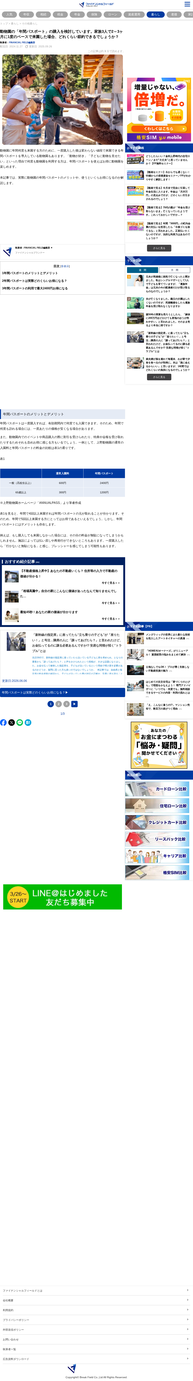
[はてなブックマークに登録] (28, 722)
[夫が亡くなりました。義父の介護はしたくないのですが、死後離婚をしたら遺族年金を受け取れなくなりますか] (135, 303)
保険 (94, 14)
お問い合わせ (11, 1339)
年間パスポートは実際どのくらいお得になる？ (34, 280)
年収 (26, 14)
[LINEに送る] (19, 722)
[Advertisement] (62, 215)
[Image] (62, 897)
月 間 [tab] (174, 270)
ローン (112, 14)
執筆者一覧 (9, 1349)
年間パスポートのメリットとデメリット (30, 272)
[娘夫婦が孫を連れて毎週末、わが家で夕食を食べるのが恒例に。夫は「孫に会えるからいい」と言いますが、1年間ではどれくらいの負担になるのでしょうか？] (135, 363)
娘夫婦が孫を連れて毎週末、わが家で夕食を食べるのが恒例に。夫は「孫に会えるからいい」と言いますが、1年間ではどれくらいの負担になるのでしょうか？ (168, 364)
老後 (174, 14)
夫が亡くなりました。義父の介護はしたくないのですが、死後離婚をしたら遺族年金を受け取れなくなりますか (168, 302)
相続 (43, 14)
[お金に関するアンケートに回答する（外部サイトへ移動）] (159, 745)
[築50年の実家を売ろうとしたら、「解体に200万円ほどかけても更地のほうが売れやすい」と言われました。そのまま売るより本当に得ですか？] (135, 318)
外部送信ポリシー (13, 1329)
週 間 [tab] (142, 270)
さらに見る (159, 248)
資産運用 (134, 14)
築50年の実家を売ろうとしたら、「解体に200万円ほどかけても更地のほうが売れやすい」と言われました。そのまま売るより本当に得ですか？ (168, 320)
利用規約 (8, 1310)
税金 (60, 14)
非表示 (65, 266)
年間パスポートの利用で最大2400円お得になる (35, 288)
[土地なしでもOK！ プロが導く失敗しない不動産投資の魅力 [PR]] (160, 674)
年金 (77, 14)
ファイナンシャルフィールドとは (22, 1290)
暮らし (155, 14)
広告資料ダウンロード (16, 1359)
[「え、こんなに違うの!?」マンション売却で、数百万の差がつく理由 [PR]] (160, 715)
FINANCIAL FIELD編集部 (22, 42)
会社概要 (8, 1300)
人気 (9, 14)
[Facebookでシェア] (3, 722)
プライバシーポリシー (16, 1320)
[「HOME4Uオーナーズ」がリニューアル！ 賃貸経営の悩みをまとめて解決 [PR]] (160, 659)
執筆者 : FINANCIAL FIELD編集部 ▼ (34, 248)
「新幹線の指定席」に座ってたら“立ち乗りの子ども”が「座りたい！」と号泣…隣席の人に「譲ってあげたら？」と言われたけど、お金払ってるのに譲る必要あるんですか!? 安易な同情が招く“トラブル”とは (168, 342)
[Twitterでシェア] (11, 722)
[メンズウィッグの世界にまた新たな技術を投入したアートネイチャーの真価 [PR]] (160, 643)
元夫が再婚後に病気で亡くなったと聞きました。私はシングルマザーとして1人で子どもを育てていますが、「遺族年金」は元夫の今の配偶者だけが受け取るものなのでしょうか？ (168, 283)
